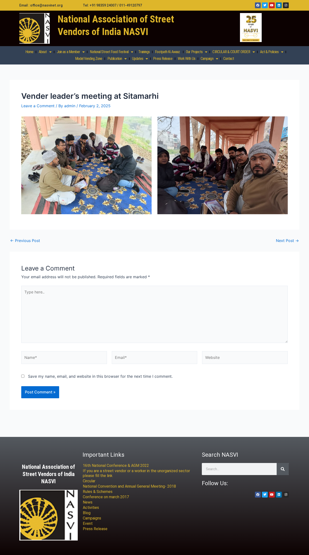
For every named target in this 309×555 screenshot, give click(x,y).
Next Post (287, 240)
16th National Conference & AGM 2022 (116, 465)
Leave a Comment (38, 105)
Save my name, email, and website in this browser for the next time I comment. (100, 376)
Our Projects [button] (194, 52)
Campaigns (92, 518)
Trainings (144, 52)
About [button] (43, 52)
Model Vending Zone (88, 58)
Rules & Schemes (97, 491)
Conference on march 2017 (106, 497)
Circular (89, 481)
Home (29, 52)
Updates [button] (137, 58)
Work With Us (186, 58)
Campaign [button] (207, 58)
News (87, 502)
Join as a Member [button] (68, 52)
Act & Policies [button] (269, 52)
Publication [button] (114, 58)
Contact (228, 58)
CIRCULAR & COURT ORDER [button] (231, 52)
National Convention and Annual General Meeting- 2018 (129, 486)
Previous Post (25, 240)
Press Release (162, 58)
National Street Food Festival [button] (109, 52)
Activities (91, 507)
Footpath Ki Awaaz (168, 52)
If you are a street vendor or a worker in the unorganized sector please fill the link (136, 473)
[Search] (283, 469)
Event (88, 523)
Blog (87, 513)
